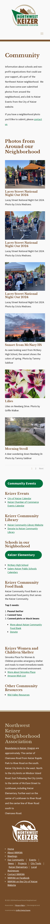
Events (32, 859)
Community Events (22, 483)
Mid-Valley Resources (19, 694)
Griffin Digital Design (23, 910)
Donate (14, 631)
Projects (22, 863)
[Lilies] (25, 397)
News (11, 863)
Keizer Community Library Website (25, 524)
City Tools (36, 863)
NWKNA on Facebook (18, 877)
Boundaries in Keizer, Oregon (20, 748)
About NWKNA (15, 852)
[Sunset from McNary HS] (25, 341)
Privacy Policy (20, 905)
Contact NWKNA (16, 874)
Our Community (16, 859)
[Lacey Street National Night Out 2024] (25, 187)
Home (11, 848)
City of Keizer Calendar (19, 498)
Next (41, 468)
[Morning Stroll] (25, 444)
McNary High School (18, 565)
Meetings (12, 856)
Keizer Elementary (21, 555)
